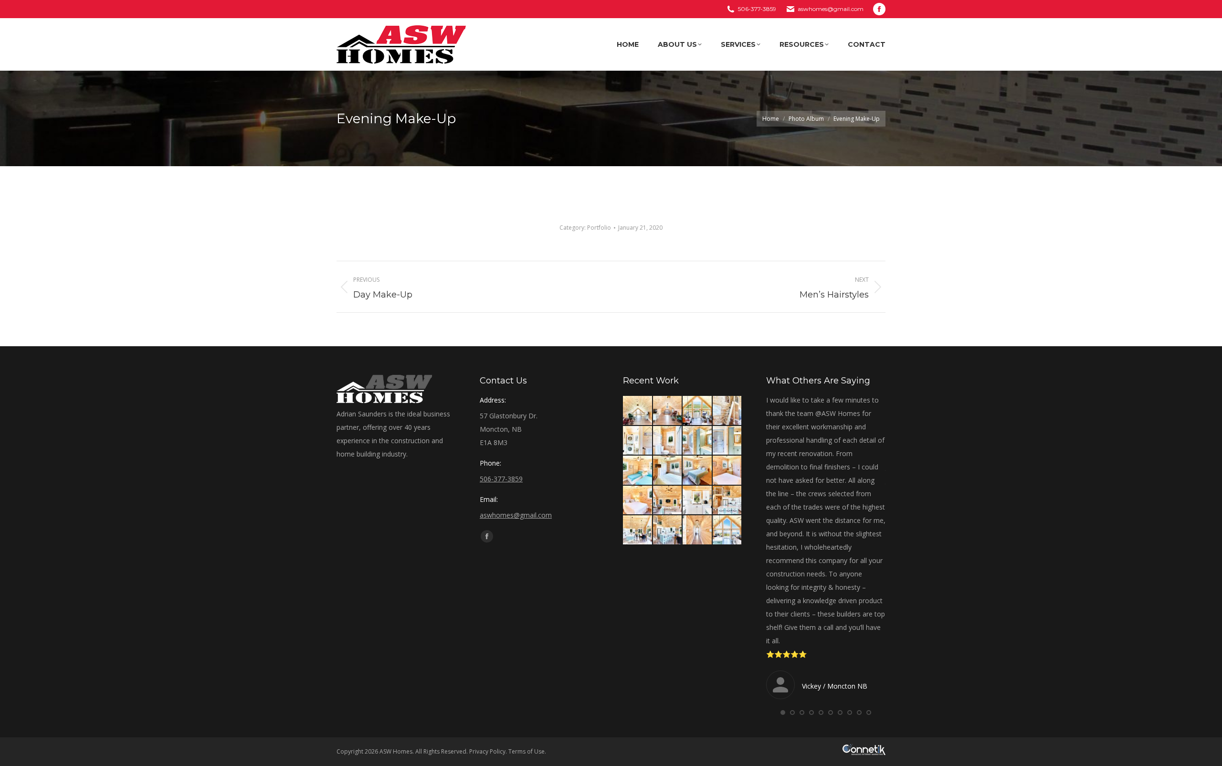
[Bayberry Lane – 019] (638, 530)
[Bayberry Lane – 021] (698, 501)
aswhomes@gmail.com (831, 8)
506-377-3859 (757, 8)
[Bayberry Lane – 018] (668, 530)
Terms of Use (526, 751)
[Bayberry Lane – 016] (728, 530)
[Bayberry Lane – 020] (728, 501)
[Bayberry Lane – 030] (668, 441)
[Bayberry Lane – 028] (728, 441)
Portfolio (599, 227)
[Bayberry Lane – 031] (638, 441)
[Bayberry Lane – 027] (638, 471)
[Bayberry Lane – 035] (638, 411)
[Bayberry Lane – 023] (638, 501)
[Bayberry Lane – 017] (698, 530)
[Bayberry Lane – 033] (698, 411)
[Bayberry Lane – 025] (698, 471)
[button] (782, 712)
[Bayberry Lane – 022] (668, 501)
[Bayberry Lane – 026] (668, 471)
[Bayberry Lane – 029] (698, 441)
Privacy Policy (487, 751)
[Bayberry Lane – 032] (728, 411)
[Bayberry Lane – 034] (668, 411)
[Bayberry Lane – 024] (728, 471)
